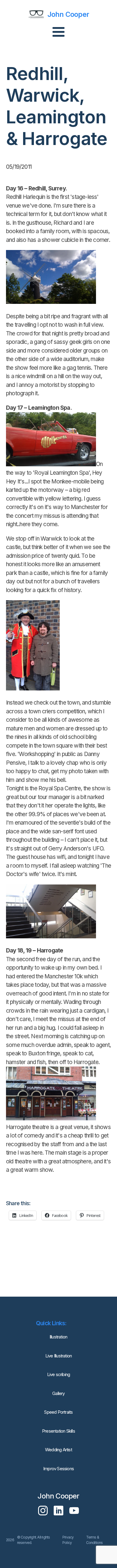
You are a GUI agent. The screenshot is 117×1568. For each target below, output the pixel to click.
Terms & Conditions (94, 1540)
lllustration (58, 1337)
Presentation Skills (58, 1431)
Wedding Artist (58, 1449)
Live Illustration (58, 1356)
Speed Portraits (58, 1412)
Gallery (58, 1393)
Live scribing (58, 1374)
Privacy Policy (68, 1540)
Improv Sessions (58, 1468)
